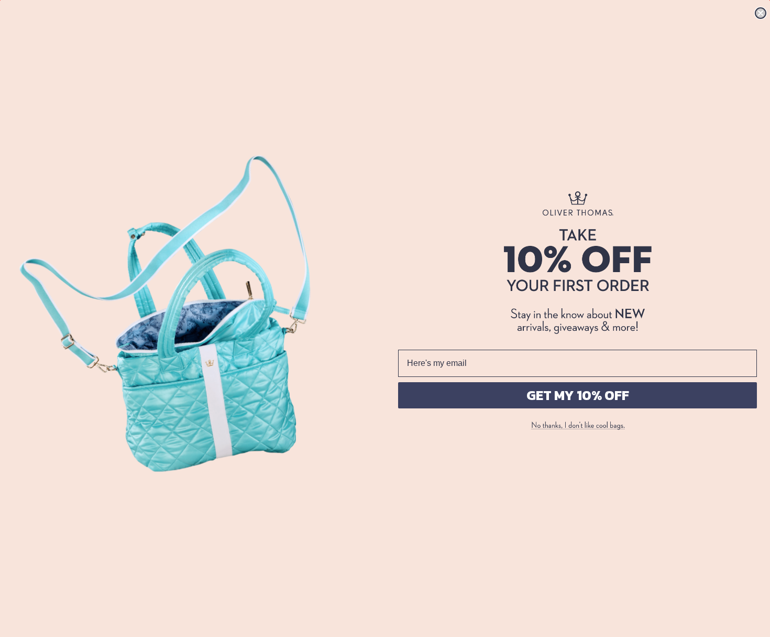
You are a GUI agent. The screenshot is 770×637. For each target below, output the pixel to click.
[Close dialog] (760, 13)
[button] (578, 426)
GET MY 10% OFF (577, 395)
